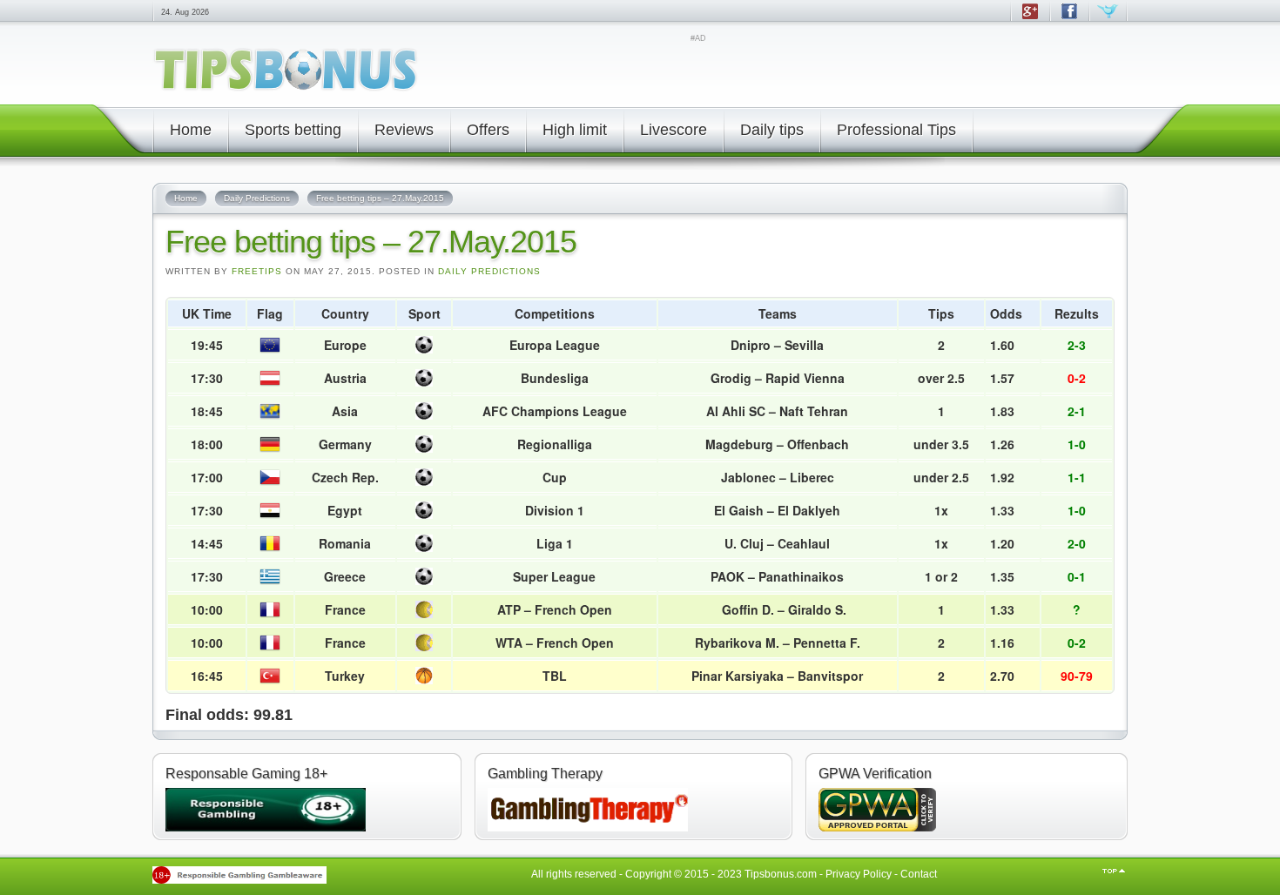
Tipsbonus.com (780, 874)
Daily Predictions (489, 271)
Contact (918, 874)
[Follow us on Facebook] (1069, 19)
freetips (257, 271)
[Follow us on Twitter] (1108, 19)
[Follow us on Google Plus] (1030, 19)
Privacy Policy (858, 874)
